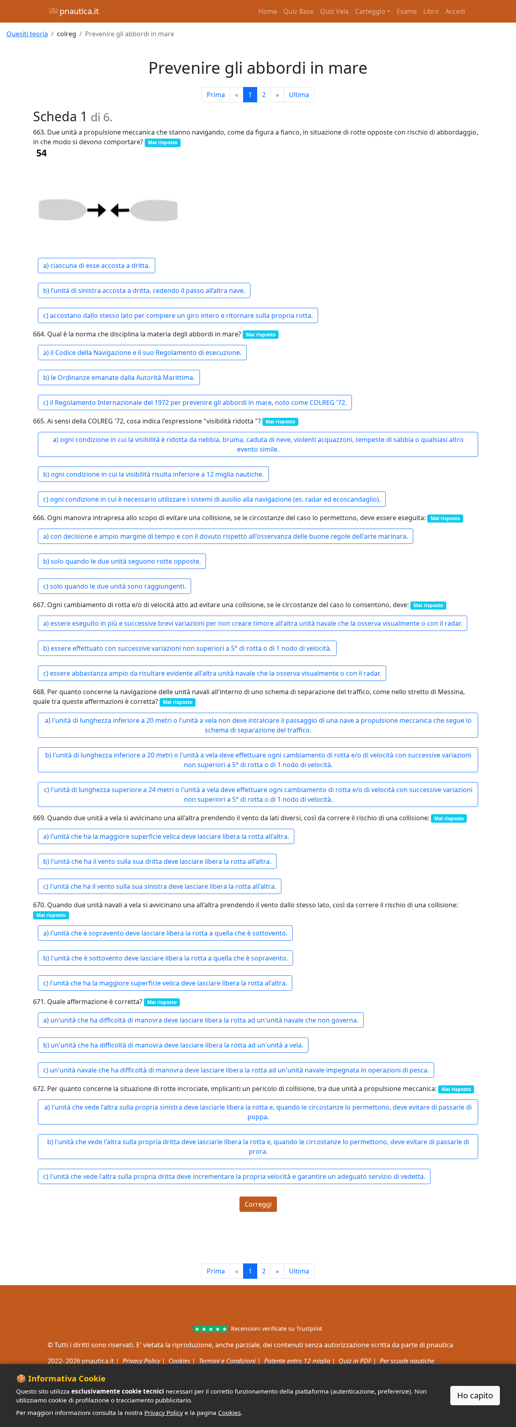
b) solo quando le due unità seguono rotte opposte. (122, 561)
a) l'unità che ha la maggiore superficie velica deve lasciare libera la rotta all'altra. (166, 836)
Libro (431, 11)
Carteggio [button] (370, 11)
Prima (216, 94)
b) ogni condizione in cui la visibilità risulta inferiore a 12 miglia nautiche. (153, 474)
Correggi (258, 1204)
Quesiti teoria (27, 33)
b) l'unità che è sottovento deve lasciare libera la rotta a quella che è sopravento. (165, 958)
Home (267, 11)
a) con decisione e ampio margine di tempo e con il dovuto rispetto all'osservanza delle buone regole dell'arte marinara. (225, 536)
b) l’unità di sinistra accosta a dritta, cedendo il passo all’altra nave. (144, 290)
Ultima (299, 94)
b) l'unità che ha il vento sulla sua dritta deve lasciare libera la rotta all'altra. (157, 861)
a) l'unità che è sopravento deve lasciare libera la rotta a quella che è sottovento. (165, 933)
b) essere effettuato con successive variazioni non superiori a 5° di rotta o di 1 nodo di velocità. (187, 648)
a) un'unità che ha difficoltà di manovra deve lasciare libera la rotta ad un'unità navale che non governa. (200, 1020)
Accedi (455, 11)
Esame (407, 11)
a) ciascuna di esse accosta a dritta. (96, 265)
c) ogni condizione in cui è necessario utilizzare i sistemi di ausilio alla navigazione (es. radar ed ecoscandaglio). (212, 499)
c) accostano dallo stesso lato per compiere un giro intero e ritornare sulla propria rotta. (178, 315)
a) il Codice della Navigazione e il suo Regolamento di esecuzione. (142, 352)
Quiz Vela (334, 11)
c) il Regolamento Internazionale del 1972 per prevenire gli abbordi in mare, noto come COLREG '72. (195, 402)
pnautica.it (79, 11)
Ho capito (475, 1395)
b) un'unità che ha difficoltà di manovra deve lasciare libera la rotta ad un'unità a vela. (173, 1045)
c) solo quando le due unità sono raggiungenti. (114, 586)
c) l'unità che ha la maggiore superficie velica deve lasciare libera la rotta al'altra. (165, 983)
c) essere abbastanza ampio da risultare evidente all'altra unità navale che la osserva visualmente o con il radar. (212, 673)
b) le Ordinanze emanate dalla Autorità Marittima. (119, 377)
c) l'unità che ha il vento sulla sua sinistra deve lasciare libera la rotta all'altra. (159, 886)
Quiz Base (298, 11)
